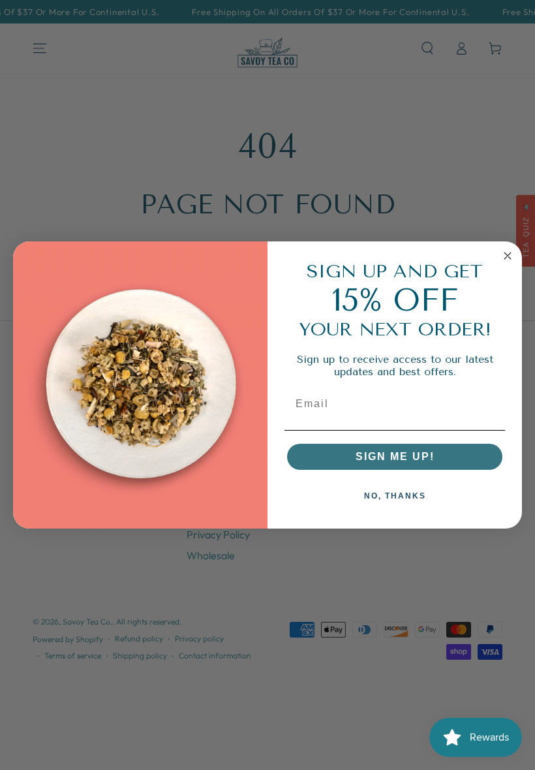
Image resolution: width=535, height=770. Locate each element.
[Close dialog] (507, 256)
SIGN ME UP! (395, 456)
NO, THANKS (395, 496)
